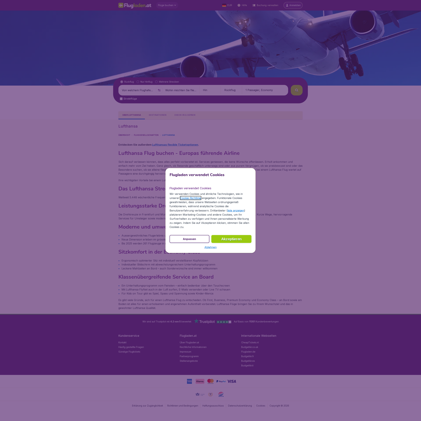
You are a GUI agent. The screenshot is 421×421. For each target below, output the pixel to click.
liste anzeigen (235, 210)
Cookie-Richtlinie (190, 198)
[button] (210, 247)
